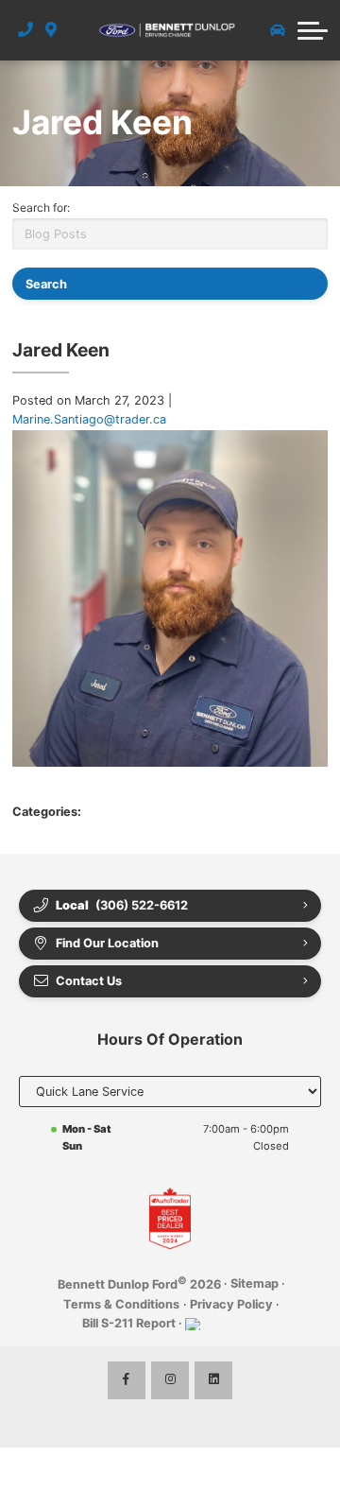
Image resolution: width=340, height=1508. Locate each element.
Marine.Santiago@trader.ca (89, 419)
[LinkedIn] (213, 1380)
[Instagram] (170, 1380)
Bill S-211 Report (129, 1323)
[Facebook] (126, 1380)
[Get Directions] (51, 30)
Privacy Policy (231, 1304)
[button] (313, 30)
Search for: (41, 207)
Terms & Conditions (121, 1304)
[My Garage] (277, 30)
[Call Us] (26, 30)
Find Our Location (107, 943)
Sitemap (254, 1283)
